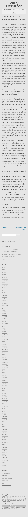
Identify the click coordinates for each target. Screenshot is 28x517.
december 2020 (5, 362)
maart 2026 (4, 274)
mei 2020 (3, 372)
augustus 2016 (5, 436)
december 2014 (5, 450)
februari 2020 (4, 377)
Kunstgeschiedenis (6, 480)
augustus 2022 (5, 339)
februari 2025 (4, 295)
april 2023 (4, 329)
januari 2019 (4, 398)
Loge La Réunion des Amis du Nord (13, 502)
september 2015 (5, 442)
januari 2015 (4, 449)
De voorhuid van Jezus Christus (8, 256)
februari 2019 (4, 396)
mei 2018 (3, 411)
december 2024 (5, 298)
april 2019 (4, 393)
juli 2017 (3, 424)
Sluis (11, 505)
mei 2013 (3, 462)
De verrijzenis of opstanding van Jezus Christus (11, 254)
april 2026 (4, 272)
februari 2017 (4, 429)
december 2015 (5, 441)
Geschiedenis (4, 476)
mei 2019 (3, 392)
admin (25, 219)
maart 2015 (4, 445)
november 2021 (5, 347)
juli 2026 (3, 267)
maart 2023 (4, 331)
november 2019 (5, 382)
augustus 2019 (5, 387)
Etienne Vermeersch (14, 496)
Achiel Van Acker (10, 493)
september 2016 (5, 434)
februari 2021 (4, 359)
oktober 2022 (4, 338)
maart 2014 (4, 455)
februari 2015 (4, 447)
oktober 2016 (4, 432)
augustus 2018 (5, 406)
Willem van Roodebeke (6, 485)
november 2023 (5, 320)
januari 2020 (4, 378)
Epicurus (7, 496)
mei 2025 (3, 290)
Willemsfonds (20, 507)
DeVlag (18, 494)
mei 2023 (3, 328)
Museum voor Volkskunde (11, 504)
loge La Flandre (19, 501)
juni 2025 (3, 289)
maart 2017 (4, 427)
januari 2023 (4, 333)
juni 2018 (3, 409)
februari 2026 (4, 275)
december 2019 (5, 380)
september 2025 (5, 284)
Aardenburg (4, 493)
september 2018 (5, 405)
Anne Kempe (16, 492)
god (8, 497)
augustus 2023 (5, 324)
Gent (6, 497)
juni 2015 (3, 444)
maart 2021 (4, 357)
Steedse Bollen (12, 506)
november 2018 (5, 401)
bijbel (25, 492)
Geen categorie (5, 475)
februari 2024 (4, 315)
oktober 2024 (4, 302)
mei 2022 (3, 342)
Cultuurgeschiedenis (16, 217)
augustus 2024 (5, 305)
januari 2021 (4, 360)
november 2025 (5, 280)
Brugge (5, 494)
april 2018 (4, 413)
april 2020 (4, 374)
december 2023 (5, 318)
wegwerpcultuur (10, 219)
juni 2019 (3, 390)
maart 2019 (4, 395)
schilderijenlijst (7, 505)
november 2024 (5, 300)
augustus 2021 (5, 351)
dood (21, 494)
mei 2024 (3, 310)
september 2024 (5, 303)
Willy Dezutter (14, 4)
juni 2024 (3, 308)
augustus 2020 (5, 367)
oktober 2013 (4, 459)
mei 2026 (3, 271)
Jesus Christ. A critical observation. (9, 241)
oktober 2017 (4, 421)
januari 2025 (4, 297)
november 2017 (5, 419)
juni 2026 (3, 269)
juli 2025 (3, 287)
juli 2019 (3, 388)
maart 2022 (4, 344)
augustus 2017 (5, 423)
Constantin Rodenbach (13, 494)
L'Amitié (10, 500)
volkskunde (4, 219)
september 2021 (5, 349)
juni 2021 (3, 352)
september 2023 (5, 323)
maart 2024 (4, 313)
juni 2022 (3, 341)
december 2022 (5, 334)
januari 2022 (4, 346)
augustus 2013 (5, 460)
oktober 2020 (4, 364)
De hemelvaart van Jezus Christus (9, 253)
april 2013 (4, 463)
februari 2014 (4, 457)
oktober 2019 (4, 383)
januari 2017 (4, 431)
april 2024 (4, 311)
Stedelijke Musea (17, 505)
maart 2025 (4, 293)
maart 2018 (4, 414)
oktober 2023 (4, 321)
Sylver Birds (18, 506)
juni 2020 (3, 370)
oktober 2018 (4, 403)
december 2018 (5, 400)
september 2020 (5, 365)
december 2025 (5, 279)
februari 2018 (4, 416)
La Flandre (14, 500)
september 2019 (5, 385)
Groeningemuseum (14, 497)
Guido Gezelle (15, 499)
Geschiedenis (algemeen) (7, 478)
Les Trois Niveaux (14, 501)
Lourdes (17, 503)
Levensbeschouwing (6, 481)
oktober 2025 (4, 282)
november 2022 (5, 336)
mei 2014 (3, 454)
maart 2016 (4, 439)
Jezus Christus (5, 500)
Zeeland (16, 508)
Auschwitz (21, 493)
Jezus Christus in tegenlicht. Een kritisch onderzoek (12, 239)
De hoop (4, 227)
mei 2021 (3, 354)
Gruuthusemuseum (8, 499)
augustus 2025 (5, 285)
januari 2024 (4, 316)
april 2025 (4, 292)
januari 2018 (4, 418)
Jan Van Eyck (22, 499)
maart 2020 (4, 375)
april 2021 (4, 356)
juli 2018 (3, 408)
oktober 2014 (4, 452)
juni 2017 (3, 426)
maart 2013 (4, 465)
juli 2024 (3, 307)
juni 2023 (3, 326)
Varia (3, 483)
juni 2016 (3, 437)
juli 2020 (3, 369)
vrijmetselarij (13, 507)
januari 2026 (4, 277)
